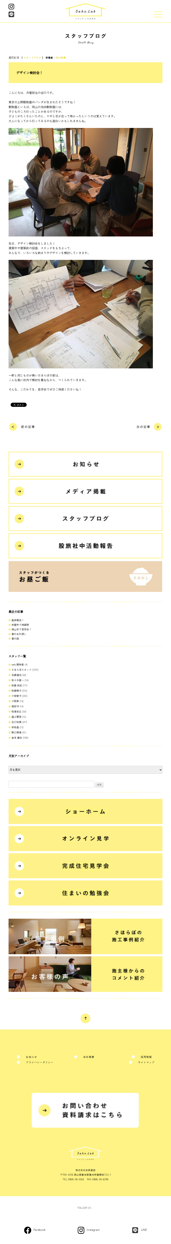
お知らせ (31, 1057)
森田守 (15, 706)
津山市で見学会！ (21, 629)
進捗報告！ (17, 620)
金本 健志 (16, 737)
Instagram (93, 1230)
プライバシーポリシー (39, 1062)
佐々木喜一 (17, 680)
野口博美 (16, 732)
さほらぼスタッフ (21, 669)
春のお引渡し (18, 634)
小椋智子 (16, 695)
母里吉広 (16, 711)
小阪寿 (15, 701)
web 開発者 (17, 664)
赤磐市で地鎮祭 (20, 624)
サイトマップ (146, 1062)
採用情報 (146, 1057)
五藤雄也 (16, 675)
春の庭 (15, 638)
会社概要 (88, 1057)
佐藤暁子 (16, 690)
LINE (144, 1230)
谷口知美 (61, 57)
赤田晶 (15, 727)
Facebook (40, 1230)
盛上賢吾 (16, 716)
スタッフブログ (32, 57)
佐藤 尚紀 (16, 685)
